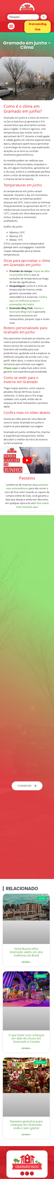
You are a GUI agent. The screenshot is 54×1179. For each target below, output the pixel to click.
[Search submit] (43, 17)
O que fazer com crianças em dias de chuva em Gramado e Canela (26, 1038)
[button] (11, 26)
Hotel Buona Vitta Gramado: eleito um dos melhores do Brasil (26, 952)
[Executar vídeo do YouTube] (27, 460)
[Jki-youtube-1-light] (32, 1173)
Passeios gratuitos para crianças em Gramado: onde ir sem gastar (26, 1125)
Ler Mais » (26, 962)
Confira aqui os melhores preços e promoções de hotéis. (28, 300)
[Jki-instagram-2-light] (27, 1173)
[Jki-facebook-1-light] (22, 1173)
